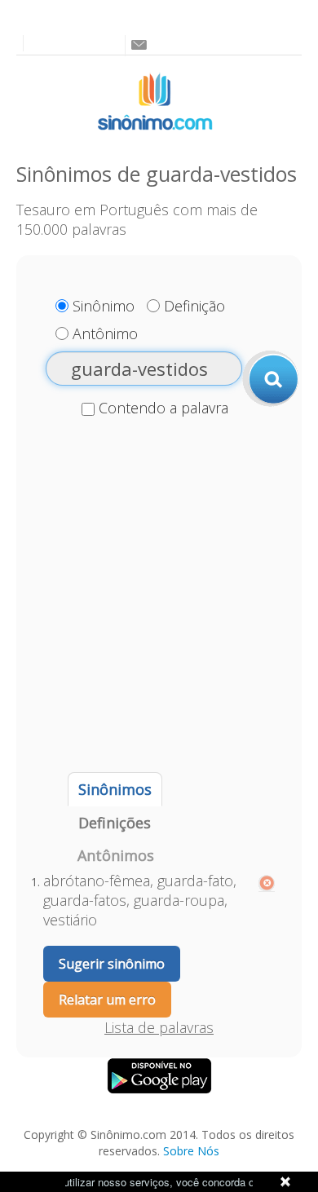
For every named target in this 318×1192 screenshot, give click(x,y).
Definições (114, 822)
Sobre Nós (191, 1151)
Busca (270, 378)
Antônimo (105, 333)
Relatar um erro (107, 1000)
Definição (194, 306)
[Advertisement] (159, 597)
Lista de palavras (159, 1027)
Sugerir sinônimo (112, 964)
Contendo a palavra (163, 407)
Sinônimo (104, 306)
